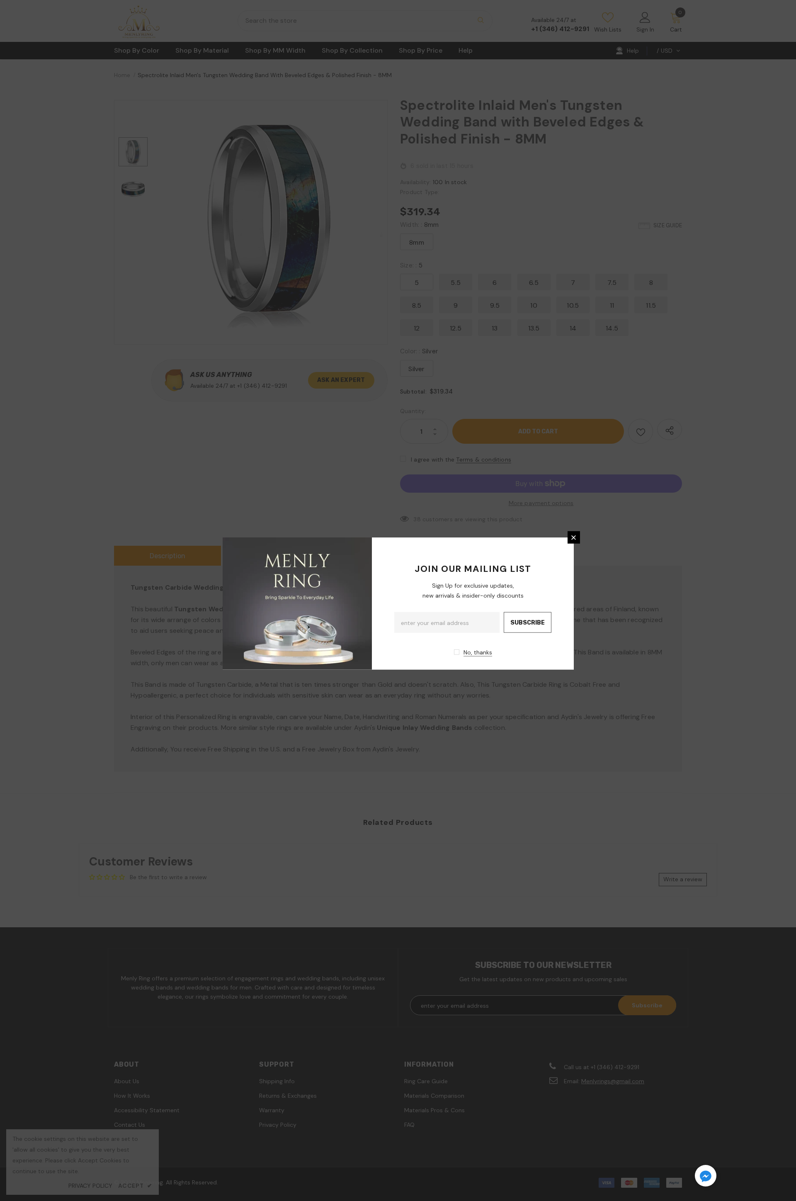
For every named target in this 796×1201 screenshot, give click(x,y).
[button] (705, 1177)
